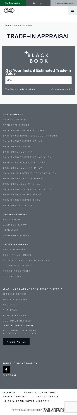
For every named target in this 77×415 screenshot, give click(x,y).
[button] (13, 3)
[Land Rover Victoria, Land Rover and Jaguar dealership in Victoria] (9, 10)
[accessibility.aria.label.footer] (54, 410)
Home (8, 25)
